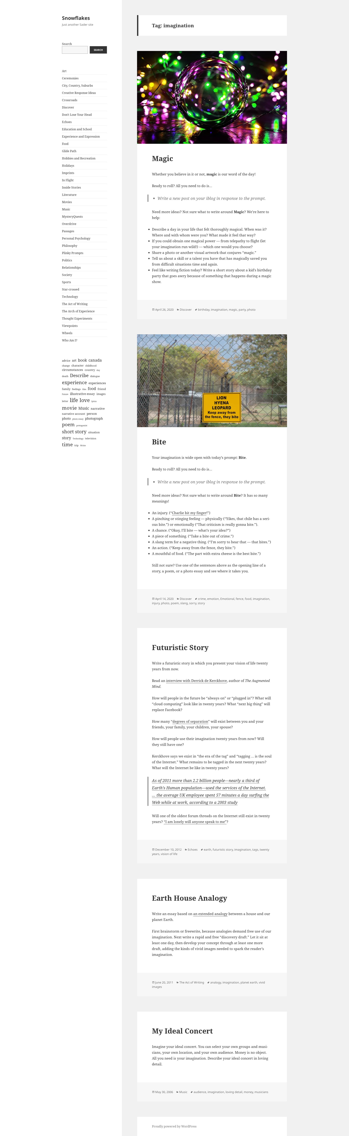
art (74, 360)
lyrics (94, 401)
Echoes (67, 122)
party (242, 310)
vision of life (169, 854)
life (74, 400)
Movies (67, 202)
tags (255, 850)
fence (239, 599)
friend (102, 389)
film (84, 389)
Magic (162, 158)
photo (66, 418)
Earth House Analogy (189, 898)
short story (74, 431)
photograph (94, 418)
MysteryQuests (72, 217)
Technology (70, 297)
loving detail (234, 1092)
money (248, 1092)
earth (207, 850)
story (66, 437)
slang (184, 603)
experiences (97, 383)
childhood (91, 365)
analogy (215, 982)
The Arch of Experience (78, 311)
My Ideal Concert (182, 1031)
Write (83, 445)
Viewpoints (70, 326)
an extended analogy (210, 913)
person (92, 413)
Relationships (71, 268)
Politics (67, 260)
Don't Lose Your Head (77, 115)
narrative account (73, 413)
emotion (213, 599)
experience (74, 382)
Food (65, 144)
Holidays (68, 166)
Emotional (227, 599)
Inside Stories (71, 187)
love (85, 400)
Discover (68, 107)
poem (68, 424)
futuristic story (223, 850)
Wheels (67, 333)
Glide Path (69, 151)
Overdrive (69, 224)
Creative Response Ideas (79, 93)
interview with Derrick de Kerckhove (196, 680)
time (67, 444)
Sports (66, 282)
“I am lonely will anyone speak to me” (195, 821)
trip (76, 445)
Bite (159, 441)
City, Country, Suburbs (77, 86)
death (65, 376)
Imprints (68, 173)
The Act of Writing (75, 304)
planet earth (248, 982)
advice (66, 360)
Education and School (77, 129)
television (90, 438)
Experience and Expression (81, 136)
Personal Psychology (76, 238)
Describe (79, 375)
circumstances (72, 370)
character (77, 365)
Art (64, 71)
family (66, 389)
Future (65, 394)
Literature (69, 195)
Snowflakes (76, 18)
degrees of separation (190, 721)
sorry (192, 603)
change (66, 365)
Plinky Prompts (72, 253)
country (90, 370)
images (101, 394)
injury (156, 603)
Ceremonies (70, 78)
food (92, 388)
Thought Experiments (77, 318)
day (98, 370)
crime (202, 599)
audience (200, 1092)
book (82, 360)
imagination (219, 310)
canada (95, 360)
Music (66, 209)
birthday (203, 310)
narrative (98, 408)
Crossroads (69, 100)
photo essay (77, 419)
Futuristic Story (180, 647)
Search (67, 44)
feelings (76, 389)
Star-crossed (70, 289)
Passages (68, 231)
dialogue (95, 376)
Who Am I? (69, 340)
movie (69, 407)
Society (67, 275)
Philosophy (69, 246)
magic (233, 310)
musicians (261, 1092)
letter (65, 401)
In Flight (68, 180)
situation (94, 432)
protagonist (81, 425)
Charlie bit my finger (189, 512)
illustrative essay (82, 394)
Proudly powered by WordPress (174, 1126)
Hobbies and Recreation (78, 158)
